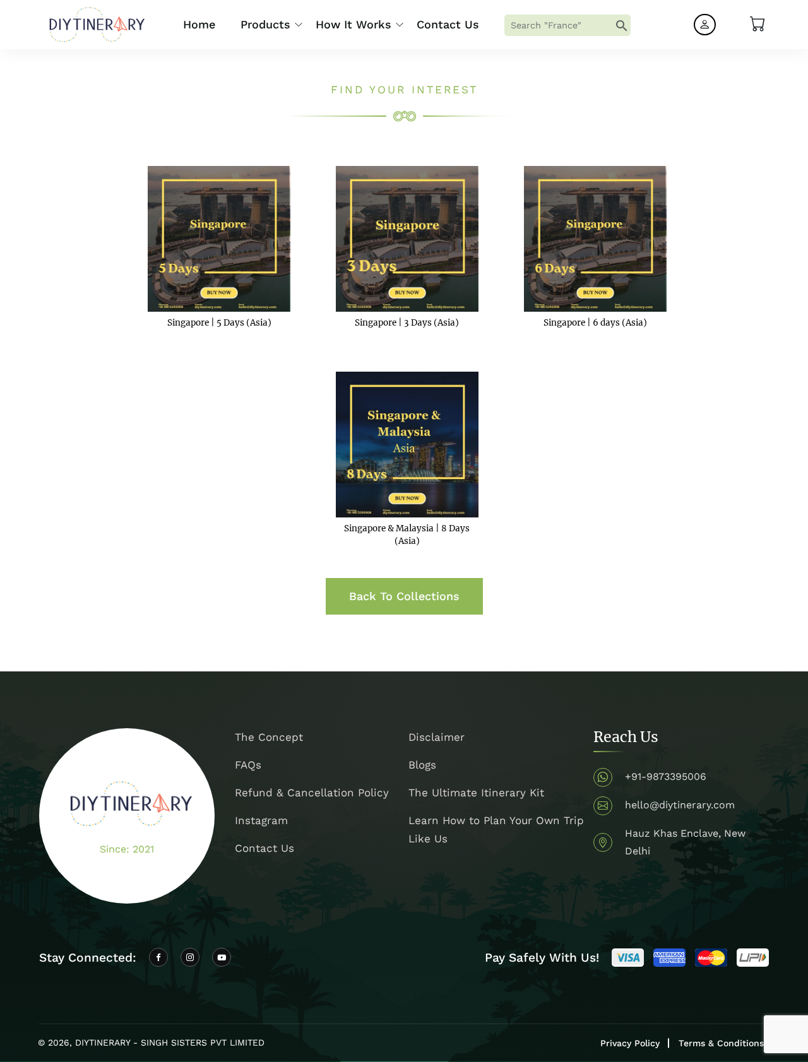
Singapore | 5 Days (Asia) (219, 322)
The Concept (269, 737)
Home (199, 24)
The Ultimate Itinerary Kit (476, 792)
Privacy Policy (630, 1043)
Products (265, 24)
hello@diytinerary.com (680, 805)
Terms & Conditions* (724, 1043)
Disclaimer (436, 737)
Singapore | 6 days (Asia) (595, 322)
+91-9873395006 (665, 776)
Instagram (261, 820)
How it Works (353, 24)
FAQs (248, 764)
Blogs (422, 764)
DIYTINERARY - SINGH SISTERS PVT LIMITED (169, 1042)
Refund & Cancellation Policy (312, 792)
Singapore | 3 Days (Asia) (407, 322)
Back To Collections (404, 596)
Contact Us (448, 24)
